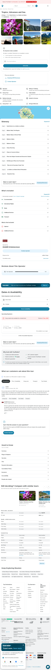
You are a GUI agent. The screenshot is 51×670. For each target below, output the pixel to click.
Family (41, 609)
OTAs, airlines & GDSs (30, 644)
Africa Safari (42, 599)
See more (21, 555)
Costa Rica (18, 608)
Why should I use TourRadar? (5, 643)
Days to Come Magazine (7, 637)
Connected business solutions (18, 634)
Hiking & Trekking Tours (24, 574)
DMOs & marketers (30, 642)
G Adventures (31, 591)
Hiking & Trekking (44, 594)
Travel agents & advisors (31, 639)
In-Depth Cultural (43, 601)
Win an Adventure (5, 640)
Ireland (17, 589)
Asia (4, 589)
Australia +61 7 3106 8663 (43, 638)
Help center (39, 631)
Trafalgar (30, 597)
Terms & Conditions (36, 666)
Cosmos (29, 589)
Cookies (29, 666)
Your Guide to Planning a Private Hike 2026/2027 (30, 571)
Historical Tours (27, 576)
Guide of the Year (29, 630)
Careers (6, 631)
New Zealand (12, 589)
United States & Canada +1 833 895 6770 (43, 634)
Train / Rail (42, 605)
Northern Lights (43, 595)
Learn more (45, 258)
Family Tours (33, 574)
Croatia (11, 599)
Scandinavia (19, 593)
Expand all (46, 121)
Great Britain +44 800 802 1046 (42, 637)
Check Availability (25, 309)
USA (17, 610)
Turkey (17, 604)
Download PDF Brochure (13, 78)
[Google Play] (40, 657)
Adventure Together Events (19, 636)
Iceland (17, 587)
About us (3, 630)
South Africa (5, 603)
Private (41, 611)
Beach (41, 607)
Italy (17, 591)
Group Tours (40, 574)
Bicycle (41, 592)
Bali (4, 604)
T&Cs (17, 665)
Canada (18, 606)
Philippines (12, 591)
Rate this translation (45, 196)
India (4, 608)
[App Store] (40, 655)
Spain (17, 602)
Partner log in (28, 645)
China (4, 606)
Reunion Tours (15, 574)
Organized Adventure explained (18, 632)
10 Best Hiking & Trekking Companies (10, 571)
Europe (4, 593)
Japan (11, 587)
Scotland (18, 600)
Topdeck (29, 595)
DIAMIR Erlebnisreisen (9, 402)
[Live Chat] (48, 667)
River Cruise (42, 597)
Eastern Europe (13, 604)
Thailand (11, 595)
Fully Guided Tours (6, 576)
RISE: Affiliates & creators (31, 640)
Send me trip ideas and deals (12, 657)
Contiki (29, 587)
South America (6, 597)
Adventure (42, 590)
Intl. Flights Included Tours (17, 576)
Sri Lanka (12, 593)
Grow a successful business (19, 642)
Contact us (39, 630)
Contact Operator (11, 81)
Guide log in (28, 633)
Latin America (6, 595)
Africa (4, 587)
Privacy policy (21, 665)
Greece (11, 609)
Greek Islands (13, 611)
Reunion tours (35, 576)
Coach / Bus (42, 603)
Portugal (18, 595)
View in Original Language (18, 196)
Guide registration (29, 631)
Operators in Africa (6, 574)
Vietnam (11, 597)
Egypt (4, 599)
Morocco (5, 601)
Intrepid (29, 593)
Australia (5, 591)
